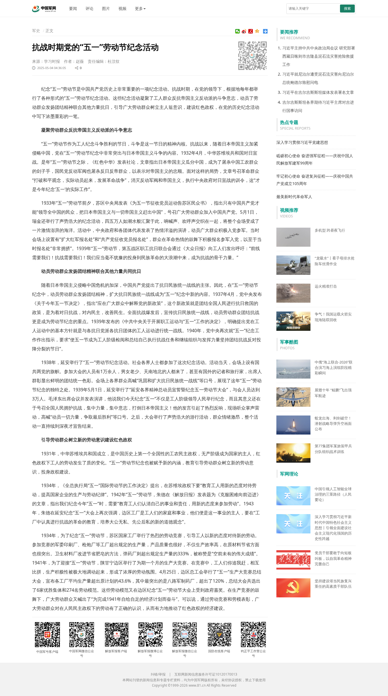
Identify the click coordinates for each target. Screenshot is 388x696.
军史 (36, 30)
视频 (122, 8)
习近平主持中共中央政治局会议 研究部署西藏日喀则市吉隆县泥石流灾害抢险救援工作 (318, 56)
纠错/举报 (158, 674)
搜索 (347, 8)
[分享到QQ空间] (257, 31)
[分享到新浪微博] (244, 31)
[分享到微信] (237, 31)
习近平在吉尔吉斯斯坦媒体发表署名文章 (318, 92)
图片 (106, 8)
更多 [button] (139, 8)
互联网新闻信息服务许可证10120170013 (205, 674)
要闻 (73, 8)
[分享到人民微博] (250, 31)
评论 (89, 8)
